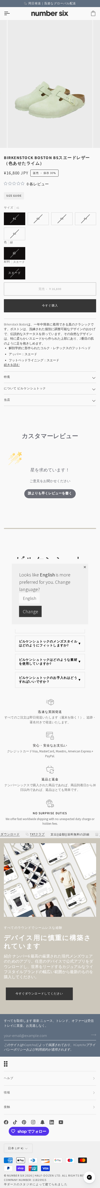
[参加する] (92, 1035)
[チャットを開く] (89, 1177)
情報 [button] (7, 1093)
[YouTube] (61, 1122)
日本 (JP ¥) (16, 1148)
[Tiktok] (15, 1122)
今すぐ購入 (50, 306)
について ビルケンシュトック (25, 388)
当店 (7, 400)
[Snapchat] (42, 1122)
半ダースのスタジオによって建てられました (35, 1184)
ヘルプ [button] (8, 1078)
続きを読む (12, 365)
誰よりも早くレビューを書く (50, 493)
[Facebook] (6, 1122)
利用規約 (41, 1049)
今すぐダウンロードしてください (39, 994)
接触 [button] (7, 1107)
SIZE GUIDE (14, 196)
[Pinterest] (24, 1122)
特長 (7, 377)
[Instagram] (33, 1122)
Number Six (16, 1175)
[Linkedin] (52, 1122)
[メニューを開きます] (11, 13)
